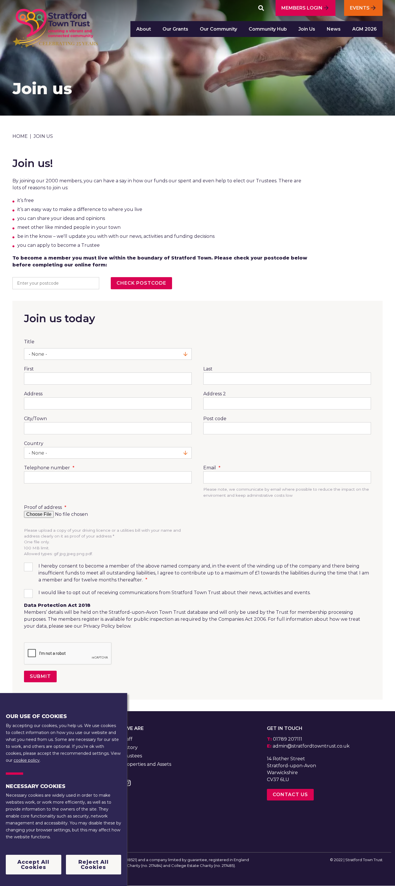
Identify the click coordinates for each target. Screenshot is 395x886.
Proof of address (43, 507)
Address (33, 393)
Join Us (306, 29)
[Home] (55, 31)
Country (33, 443)
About (143, 29)
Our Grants (175, 29)
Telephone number (47, 467)
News (334, 29)
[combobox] (108, 354)
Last (208, 369)
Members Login (301, 8)
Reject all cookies (93, 864)
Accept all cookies (33, 864)
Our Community (218, 29)
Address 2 (214, 393)
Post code (214, 418)
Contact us (290, 794)
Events (360, 8)
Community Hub (268, 29)
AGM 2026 (364, 29)
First (29, 369)
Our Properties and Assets (141, 764)
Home (20, 136)
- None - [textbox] (38, 354)
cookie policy (27, 760)
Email (210, 467)
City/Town (35, 418)
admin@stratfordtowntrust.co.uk (311, 746)
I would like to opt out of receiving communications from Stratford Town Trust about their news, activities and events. (174, 592)
